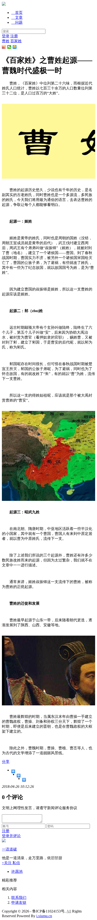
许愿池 (17, 872)
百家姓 (16, 41)
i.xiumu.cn (44, 916)
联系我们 (18, 898)
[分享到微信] (9, 47)
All (68, 911)
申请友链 (18, 903)
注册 (14, 36)
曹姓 (5, 41)
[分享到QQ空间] (15, 47)
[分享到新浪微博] (4, 47)
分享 (5, 762)
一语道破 (9, 849)
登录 (5, 36)
